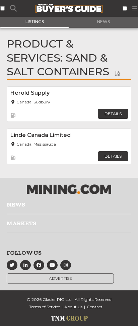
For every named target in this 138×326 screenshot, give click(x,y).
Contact (94, 306)
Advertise (60, 278)
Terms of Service (44, 306)
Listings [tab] (34, 21)
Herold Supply (30, 93)
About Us (73, 306)
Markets (21, 223)
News (16, 204)
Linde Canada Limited (40, 135)
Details (113, 113)
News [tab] (103, 21)
